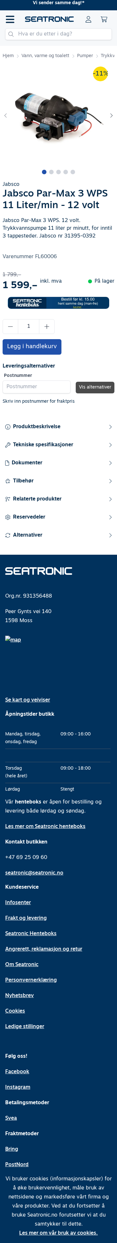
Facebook (17, 1072)
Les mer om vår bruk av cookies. (58, 1233)
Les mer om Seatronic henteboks (45, 826)
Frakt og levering (26, 918)
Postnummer (18, 375)
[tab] (44, 172)
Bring (11, 1149)
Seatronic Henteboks (31, 933)
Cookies (15, 1011)
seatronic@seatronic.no (34, 873)
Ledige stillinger (24, 1026)
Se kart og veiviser (27, 700)
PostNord (17, 1164)
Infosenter (18, 902)
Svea (11, 1118)
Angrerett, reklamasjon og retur (43, 949)
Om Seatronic (21, 964)
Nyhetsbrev (19, 995)
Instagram (17, 1087)
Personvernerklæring (31, 980)
